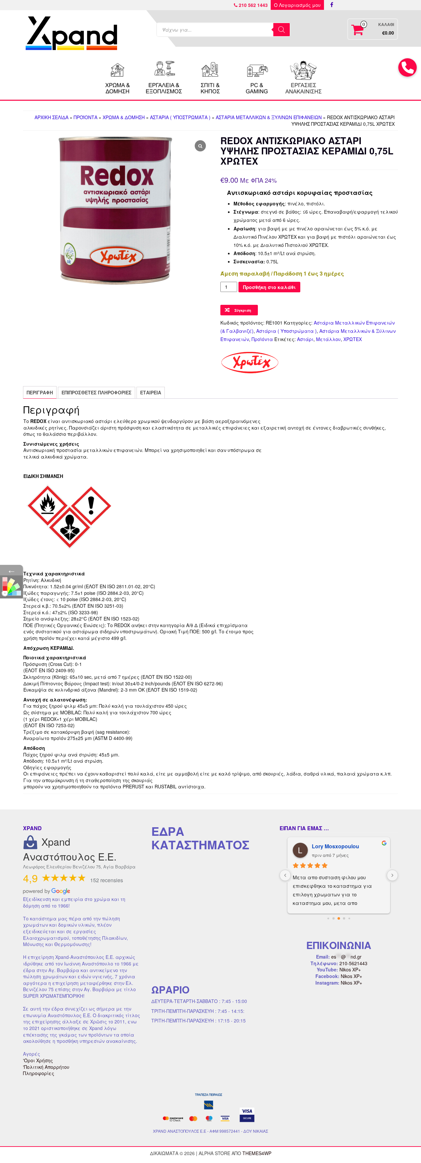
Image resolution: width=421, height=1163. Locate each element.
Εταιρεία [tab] (150, 392)
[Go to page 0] (328, 918)
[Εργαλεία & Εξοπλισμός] (164, 76)
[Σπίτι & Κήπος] (210, 76)
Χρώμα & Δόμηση (124, 117)
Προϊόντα (85, 117)
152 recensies (106, 880)
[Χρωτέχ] (250, 362)
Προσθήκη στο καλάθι (269, 287)
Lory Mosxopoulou (335, 846)
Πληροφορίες (38, 1073)
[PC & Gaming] (257, 76)
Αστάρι (305, 339)
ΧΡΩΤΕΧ (352, 339)
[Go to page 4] (349, 918)
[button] (407, 67)
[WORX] (303, 76)
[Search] (281, 29)
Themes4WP (256, 1153)
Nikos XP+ (350, 969)
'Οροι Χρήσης (38, 1060)
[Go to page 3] (344, 918)
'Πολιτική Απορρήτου (46, 1067)
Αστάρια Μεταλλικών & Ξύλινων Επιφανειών (269, 117)
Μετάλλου (328, 339)
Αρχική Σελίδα (51, 117)
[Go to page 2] (338, 918)
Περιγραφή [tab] (40, 392)
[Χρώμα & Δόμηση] (118, 76)
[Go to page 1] (334, 918)
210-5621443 (353, 963)
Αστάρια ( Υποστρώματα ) (180, 117)
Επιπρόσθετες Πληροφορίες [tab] (97, 392)
